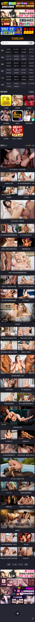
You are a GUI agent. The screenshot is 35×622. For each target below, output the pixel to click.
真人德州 (16, 49)
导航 (2, 85)
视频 (2, 57)
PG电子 (9, 49)
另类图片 (31, 73)
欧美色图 (23, 70)
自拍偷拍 (16, 56)
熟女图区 (23, 73)
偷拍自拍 (16, 63)
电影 (2, 64)
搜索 (31, 43)
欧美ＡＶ (23, 56)
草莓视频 (23, 83)
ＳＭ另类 (31, 59)
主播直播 (23, 59)
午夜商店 (16, 83)
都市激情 (8, 76)
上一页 (14, 564)
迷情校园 (8, 79)
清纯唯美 (16, 73)
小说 (2, 78)
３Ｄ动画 (31, 56)
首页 (9, 564)
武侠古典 (31, 76)
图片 (2, 71)
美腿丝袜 (8, 73)
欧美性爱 (31, 63)
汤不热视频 (31, 83)
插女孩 (8, 83)
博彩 (2, 50)
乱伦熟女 (23, 66)
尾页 (26, 564)
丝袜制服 (16, 59)
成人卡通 (23, 63)
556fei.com (17, 38)
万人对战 (23, 49)
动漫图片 (31, 70)
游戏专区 (31, 49)
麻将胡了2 (8, 52)
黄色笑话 (23, 79)
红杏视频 (8, 86)
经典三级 (16, 66)
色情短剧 (16, 86)
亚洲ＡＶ (8, 56)
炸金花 (16, 52)
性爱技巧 (31, 79)
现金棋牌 (23, 52)
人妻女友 (23, 76)
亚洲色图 (16, 70)
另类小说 (16, 79)
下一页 (20, 564)
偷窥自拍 (8, 70)
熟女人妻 (8, 59)
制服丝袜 (8, 66)
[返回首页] (32, 618)
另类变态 (31, 66)
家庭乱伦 (16, 76)
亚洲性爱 (8, 63)
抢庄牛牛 (31, 52)
